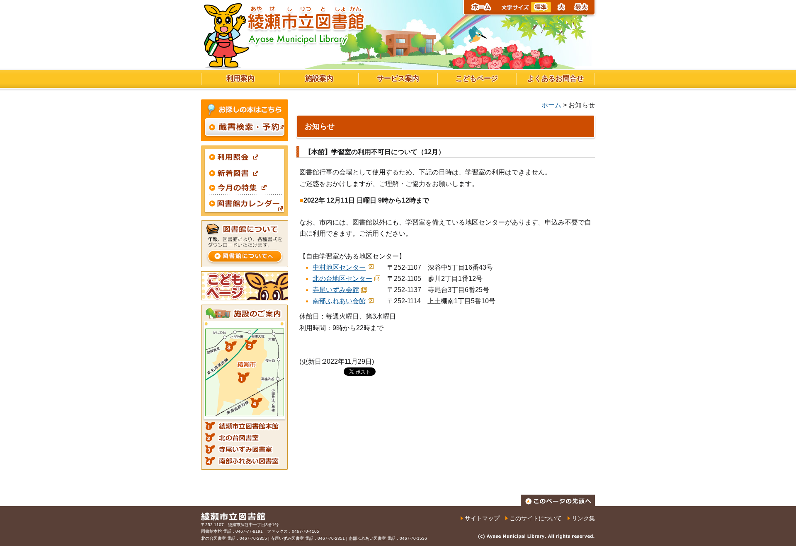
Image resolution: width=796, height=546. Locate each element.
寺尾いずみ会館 (336, 289)
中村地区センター (339, 267)
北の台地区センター (342, 278)
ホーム (551, 105)
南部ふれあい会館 (339, 300)
